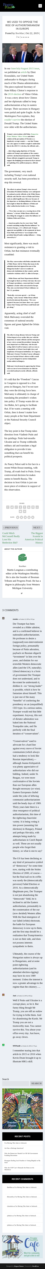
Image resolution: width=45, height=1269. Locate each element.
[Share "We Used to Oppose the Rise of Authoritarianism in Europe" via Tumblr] (20, 507)
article (24, 72)
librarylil (10, 1197)
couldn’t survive (12, 119)
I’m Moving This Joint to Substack (15, 1143)
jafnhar (9, 1215)
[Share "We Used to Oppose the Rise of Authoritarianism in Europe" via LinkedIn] (29, 507)
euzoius (15, 619)
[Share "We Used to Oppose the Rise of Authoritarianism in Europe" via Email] (20, 511)
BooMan (19, 33)
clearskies (10, 1206)
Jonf (14, 996)
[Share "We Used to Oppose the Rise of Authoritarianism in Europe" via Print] (24, 511)
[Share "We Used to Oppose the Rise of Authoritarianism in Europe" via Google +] (16, 507)
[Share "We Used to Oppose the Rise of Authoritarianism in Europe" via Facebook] (8, 507)
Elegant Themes (19, 1266)
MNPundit (16, 1046)
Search (5, 1079)
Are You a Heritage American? (14, 1148)
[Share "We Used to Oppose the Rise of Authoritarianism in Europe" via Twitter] (12, 507)
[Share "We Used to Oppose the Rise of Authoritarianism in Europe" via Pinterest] (24, 507)
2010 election (14, 94)
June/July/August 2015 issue (25, 68)
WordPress (35, 1266)
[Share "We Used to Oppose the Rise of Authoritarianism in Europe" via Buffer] (33, 507)
